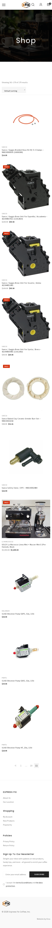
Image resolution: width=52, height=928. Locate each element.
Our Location (8, 802)
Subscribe (39, 874)
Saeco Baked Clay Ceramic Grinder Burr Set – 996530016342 (21, 419)
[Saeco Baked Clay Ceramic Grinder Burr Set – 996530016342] (26, 388)
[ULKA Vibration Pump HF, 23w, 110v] (26, 717)
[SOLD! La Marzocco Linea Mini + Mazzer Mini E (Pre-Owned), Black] (26, 519)
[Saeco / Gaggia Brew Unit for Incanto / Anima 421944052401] (26, 253)
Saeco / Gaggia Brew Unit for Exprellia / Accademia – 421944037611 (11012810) (24, 217)
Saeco (4, 147)
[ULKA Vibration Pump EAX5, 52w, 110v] (26, 650)
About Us (7, 798)
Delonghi (6, 611)
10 (31, 765)
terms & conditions (24, 882)
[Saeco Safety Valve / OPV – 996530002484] (26, 457)
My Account (7, 817)
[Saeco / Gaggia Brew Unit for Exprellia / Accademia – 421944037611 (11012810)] (26, 187)
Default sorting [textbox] (10, 91)
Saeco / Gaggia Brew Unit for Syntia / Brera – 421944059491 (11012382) (21, 350)
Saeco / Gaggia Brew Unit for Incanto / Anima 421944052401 (21, 284)
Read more (49, 168)
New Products (9, 821)
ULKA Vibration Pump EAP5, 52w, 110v (18, 614)
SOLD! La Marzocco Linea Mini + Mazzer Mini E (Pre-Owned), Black (24, 545)
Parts (4, 678)
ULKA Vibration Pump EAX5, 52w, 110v (18, 681)
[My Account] (40, 5)
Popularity (7, 825)
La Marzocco (7, 542)
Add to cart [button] (49, 98)
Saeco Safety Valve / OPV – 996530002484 (19, 488)
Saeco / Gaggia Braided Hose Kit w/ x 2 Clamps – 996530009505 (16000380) (23, 151)
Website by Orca (43, 919)
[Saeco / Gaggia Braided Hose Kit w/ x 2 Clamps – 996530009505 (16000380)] (26, 119)
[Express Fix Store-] (26, 5)
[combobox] (14, 90)
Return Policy (8, 845)
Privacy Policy (8, 841)
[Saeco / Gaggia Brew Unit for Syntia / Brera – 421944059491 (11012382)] (26, 320)
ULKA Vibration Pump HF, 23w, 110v (17, 748)
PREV (15, 765)
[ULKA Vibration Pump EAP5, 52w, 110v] (26, 583)
